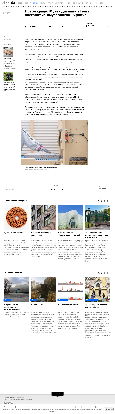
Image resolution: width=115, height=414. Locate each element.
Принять (109, 409)
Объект (34, 299)
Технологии (89, 27)
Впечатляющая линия (68, 304)
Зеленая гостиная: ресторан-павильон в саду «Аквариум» (97, 235)
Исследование (63, 299)
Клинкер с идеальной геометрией (41, 233)
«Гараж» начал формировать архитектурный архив (14, 307)
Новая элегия (37, 304)
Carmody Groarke (37, 41)
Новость (89, 23)
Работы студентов (91, 299)
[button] (100, 201)
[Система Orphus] (8, 400)
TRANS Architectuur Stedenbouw (58, 41)
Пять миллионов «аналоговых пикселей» (69, 233)
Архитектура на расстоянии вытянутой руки (97, 305)
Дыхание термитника (13, 232)
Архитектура (90, 25)
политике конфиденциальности (44, 407)
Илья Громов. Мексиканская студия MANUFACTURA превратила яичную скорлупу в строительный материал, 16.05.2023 (10, 63)
